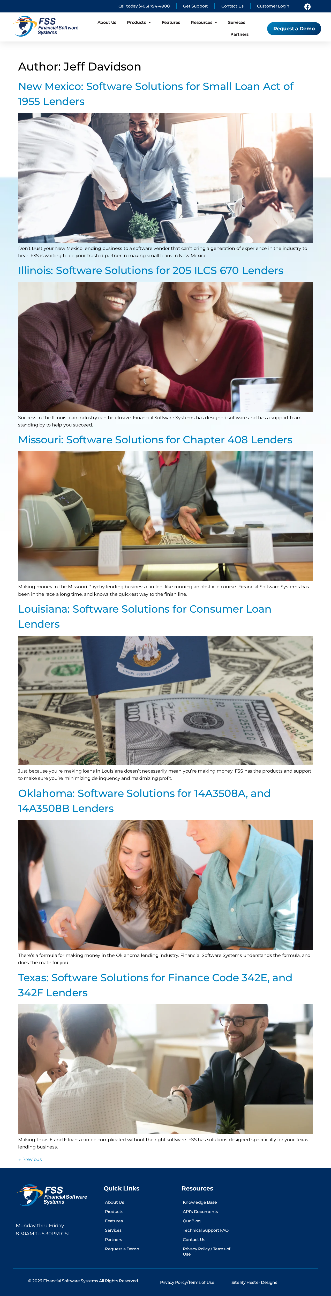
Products (136, 22)
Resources (201, 22)
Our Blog (192, 1220)
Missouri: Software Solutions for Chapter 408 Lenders (155, 439)
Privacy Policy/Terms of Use (187, 1282)
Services (236, 22)
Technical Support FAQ (206, 1230)
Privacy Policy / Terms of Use (206, 1251)
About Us (106, 22)
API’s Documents (200, 1211)
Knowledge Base (200, 1202)
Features (171, 22)
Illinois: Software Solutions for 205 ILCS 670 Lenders (150, 270)
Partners (239, 34)
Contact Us (194, 1239)
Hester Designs (261, 1282)
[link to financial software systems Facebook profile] (307, 6)
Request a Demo (122, 1248)
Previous (30, 1159)
